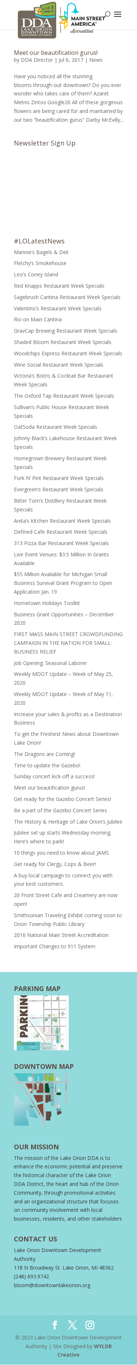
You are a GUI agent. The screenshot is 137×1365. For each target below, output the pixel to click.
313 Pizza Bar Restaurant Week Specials (61, 543)
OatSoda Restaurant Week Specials (55, 426)
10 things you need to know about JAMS (61, 852)
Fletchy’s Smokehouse (40, 263)
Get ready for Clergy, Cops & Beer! (55, 864)
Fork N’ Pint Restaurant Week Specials (59, 477)
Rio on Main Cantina (38, 319)
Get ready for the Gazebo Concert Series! (63, 798)
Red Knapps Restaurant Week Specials (59, 285)
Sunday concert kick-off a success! (55, 776)
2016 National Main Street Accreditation (61, 934)
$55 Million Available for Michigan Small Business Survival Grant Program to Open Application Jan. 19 (63, 583)
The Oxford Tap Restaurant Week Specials (64, 395)
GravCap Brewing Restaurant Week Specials (65, 330)
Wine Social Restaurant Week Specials (58, 364)
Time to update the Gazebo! (47, 765)
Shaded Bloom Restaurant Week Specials (62, 342)
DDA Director (37, 59)
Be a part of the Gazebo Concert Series (60, 810)
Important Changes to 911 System (54, 946)
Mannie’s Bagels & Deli (41, 252)
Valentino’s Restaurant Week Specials (58, 308)
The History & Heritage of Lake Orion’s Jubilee (68, 821)
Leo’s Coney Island (36, 274)
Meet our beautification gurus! (56, 53)
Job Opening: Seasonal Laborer (50, 662)
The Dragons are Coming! (44, 753)
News (96, 59)
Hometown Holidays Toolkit (47, 603)
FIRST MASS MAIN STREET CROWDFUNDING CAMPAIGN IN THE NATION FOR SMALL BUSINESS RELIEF (68, 643)
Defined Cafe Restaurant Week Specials (60, 531)
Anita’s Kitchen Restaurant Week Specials (62, 520)
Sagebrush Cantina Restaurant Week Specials (67, 297)
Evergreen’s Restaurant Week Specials (58, 489)
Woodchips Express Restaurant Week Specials (68, 353)
